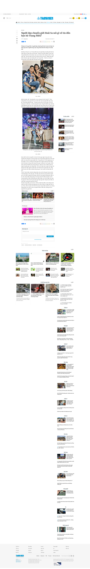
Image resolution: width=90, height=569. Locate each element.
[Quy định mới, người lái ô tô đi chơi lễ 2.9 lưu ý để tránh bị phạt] (61, 511)
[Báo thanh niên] (45, 18)
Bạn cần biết (21, 14)
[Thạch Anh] (22, 39)
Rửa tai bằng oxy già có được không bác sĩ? (64, 480)
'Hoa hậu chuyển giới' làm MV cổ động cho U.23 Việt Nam (34, 219)
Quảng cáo (42, 555)
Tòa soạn (49, 555)
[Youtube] (81, 14)
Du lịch (45, 22)
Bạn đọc (67, 546)
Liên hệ (29, 14)
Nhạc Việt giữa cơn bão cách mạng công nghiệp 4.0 (43, 208)
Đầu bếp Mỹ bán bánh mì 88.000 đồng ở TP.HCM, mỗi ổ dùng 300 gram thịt (64, 373)
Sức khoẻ (30, 548)
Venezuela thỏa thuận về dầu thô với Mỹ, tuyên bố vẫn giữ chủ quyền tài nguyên (70, 329)
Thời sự (22, 22)
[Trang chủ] (16, 22)
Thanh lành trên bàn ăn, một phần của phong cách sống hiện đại (65, 535)
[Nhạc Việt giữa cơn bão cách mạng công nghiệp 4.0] (27, 211)
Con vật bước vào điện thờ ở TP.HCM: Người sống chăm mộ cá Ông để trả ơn (70, 311)
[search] (13, 18)
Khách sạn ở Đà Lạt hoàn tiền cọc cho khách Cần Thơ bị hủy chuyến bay (70, 385)
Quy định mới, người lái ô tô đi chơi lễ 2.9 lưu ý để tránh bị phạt (70, 510)
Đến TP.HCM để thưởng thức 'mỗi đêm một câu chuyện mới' (65, 394)
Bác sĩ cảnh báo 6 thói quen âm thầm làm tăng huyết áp (70, 474)
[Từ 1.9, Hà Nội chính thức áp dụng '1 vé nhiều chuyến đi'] (61, 348)
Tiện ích (26, 14)
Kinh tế (28, 22)
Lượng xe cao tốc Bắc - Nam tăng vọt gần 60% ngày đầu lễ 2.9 (65, 354)
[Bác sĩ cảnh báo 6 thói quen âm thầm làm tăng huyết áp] (61, 475)
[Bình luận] (16, 38)
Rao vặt (67, 548)
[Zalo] (86, 14)
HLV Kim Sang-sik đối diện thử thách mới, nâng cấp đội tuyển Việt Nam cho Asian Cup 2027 (69, 456)
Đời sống (31, 22)
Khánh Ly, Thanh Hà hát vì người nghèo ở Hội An (33, 216)
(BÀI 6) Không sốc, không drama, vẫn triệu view (64, 425)
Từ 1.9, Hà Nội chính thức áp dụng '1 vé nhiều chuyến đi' (69, 347)
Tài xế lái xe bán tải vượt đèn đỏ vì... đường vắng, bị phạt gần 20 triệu (65, 520)
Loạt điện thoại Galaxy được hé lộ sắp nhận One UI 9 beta (65, 502)
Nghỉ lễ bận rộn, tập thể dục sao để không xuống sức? (64, 484)
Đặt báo (38, 555)
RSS (46, 555)
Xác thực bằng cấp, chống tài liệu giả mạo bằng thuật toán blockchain (65, 444)
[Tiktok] (84, 14)
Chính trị (18, 22)
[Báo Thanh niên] (20, 556)
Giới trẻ (39, 22)
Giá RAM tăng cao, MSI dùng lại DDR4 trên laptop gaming (69, 491)
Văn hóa (48, 22)
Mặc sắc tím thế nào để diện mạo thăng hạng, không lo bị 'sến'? (65, 539)
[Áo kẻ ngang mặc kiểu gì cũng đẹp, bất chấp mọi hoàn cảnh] (61, 529)
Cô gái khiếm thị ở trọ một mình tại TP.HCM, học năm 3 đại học (65, 447)
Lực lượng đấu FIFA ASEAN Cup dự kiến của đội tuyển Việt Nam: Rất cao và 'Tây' (65, 462)
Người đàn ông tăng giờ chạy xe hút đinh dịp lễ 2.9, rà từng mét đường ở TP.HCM (65, 377)
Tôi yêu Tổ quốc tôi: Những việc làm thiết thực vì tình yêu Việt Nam (65, 429)
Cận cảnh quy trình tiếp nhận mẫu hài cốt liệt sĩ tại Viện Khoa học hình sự (65, 321)
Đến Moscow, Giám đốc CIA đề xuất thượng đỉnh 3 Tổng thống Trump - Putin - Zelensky (65, 339)
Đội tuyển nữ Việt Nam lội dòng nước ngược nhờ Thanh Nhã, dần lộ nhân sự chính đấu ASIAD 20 (65, 466)
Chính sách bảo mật (56, 555)
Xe (61, 22)
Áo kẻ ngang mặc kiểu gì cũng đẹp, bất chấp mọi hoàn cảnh (70, 528)
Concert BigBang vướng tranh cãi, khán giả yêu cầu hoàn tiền (65, 408)
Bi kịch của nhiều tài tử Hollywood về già (64, 411)
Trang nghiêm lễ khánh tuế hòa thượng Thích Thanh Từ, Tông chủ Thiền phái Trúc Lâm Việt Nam (70, 367)
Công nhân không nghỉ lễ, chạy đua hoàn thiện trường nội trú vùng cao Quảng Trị (69, 438)
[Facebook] (82, 14)
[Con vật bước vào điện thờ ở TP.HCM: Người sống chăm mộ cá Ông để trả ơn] (61, 311)
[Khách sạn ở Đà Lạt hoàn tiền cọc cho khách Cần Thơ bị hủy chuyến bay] (61, 385)
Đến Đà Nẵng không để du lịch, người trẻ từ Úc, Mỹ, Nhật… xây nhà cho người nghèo (70, 419)
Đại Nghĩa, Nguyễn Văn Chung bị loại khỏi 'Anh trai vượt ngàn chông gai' (69, 402)
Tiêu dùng (66, 22)
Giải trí (51, 22)
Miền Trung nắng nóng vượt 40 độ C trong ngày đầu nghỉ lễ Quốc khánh (64, 357)
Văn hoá (42, 548)
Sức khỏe (35, 22)
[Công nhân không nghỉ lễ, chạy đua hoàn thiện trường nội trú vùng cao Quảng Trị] (61, 438)
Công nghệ (59, 22)
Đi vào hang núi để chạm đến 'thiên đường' (64, 390)
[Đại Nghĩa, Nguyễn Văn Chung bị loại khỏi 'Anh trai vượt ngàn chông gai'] (61, 402)
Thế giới (25, 22)
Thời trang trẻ (71, 22)
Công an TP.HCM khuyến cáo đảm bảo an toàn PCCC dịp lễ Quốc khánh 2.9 (65, 317)
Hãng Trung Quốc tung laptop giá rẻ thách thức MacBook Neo (65, 498)
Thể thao (54, 22)
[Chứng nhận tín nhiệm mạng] (57, 564)
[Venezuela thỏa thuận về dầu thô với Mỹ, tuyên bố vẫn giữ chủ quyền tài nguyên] (61, 330)
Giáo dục (42, 22)
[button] (17, 31)
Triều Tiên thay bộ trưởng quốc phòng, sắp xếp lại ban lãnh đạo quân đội (65, 335)
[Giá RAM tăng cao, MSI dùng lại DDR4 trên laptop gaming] (61, 493)
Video (63, 22)
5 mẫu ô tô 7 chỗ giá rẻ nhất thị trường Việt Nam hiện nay (65, 517)
